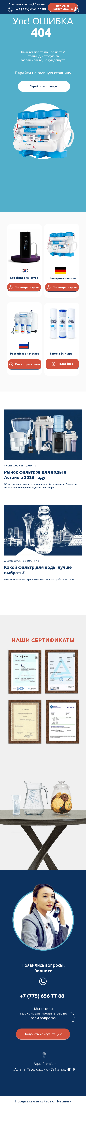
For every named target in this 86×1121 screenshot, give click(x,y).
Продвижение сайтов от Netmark (43, 1101)
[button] (63, 7)
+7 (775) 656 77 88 (31, 9)
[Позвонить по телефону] (10, 9)
